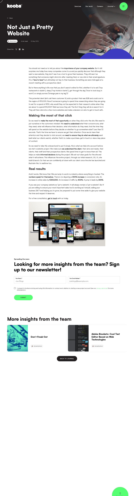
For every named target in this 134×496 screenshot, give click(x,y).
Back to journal (67, 358)
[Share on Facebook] (19, 49)
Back (11, 18)
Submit (23, 297)
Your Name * (19, 278)
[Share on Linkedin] (23, 49)
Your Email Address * (75, 278)
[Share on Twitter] (16, 49)
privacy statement (102, 288)
